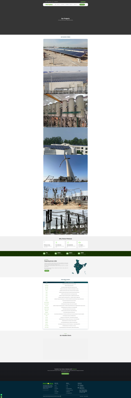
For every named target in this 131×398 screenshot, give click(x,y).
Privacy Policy (81, 396)
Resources (71, 4)
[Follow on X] (83, 1)
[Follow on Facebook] (81, 1)
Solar (67, 385)
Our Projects (67, 4)
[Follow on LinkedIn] (84, 1)
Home (55, 4)
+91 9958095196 (81, 385)
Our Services (62, 4)
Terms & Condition (86, 396)
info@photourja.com (81, 387)
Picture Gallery (56, 391)
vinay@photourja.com (81, 388)
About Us (58, 4)
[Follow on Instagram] (82, 1)
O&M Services (68, 391)
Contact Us (75, 4)
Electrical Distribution (69, 388)
